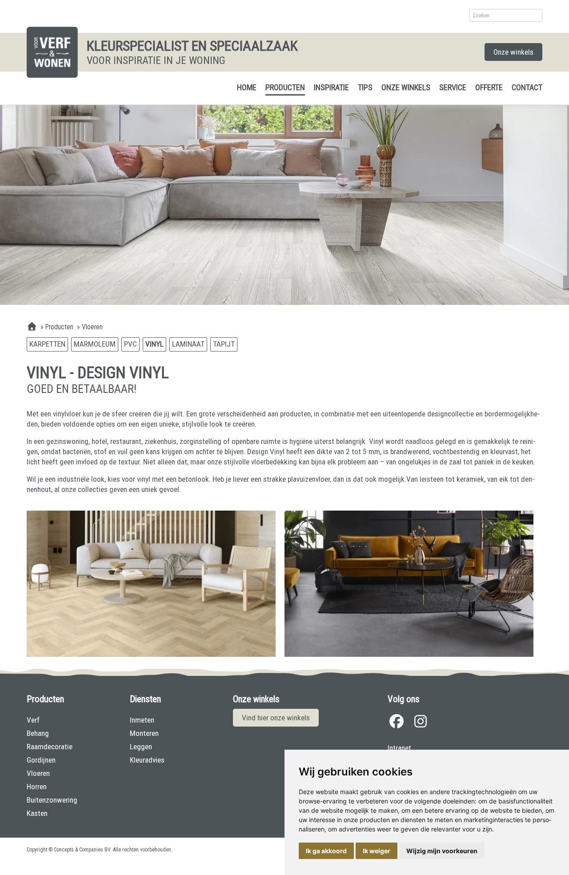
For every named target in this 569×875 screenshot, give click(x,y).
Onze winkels (513, 52)
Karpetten (47, 344)
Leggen (141, 746)
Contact (527, 87)
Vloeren (38, 773)
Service (452, 87)
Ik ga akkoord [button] (326, 851)
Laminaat (188, 344)
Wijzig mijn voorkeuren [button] (441, 851)
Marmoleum (95, 344)
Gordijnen (41, 759)
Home (246, 87)
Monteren (144, 733)
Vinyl (154, 344)
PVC (130, 344)
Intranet (399, 747)
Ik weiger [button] (376, 851)
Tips (365, 87)
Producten (285, 87)
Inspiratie (331, 87)
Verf (33, 719)
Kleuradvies (147, 759)
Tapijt (224, 344)
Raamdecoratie (49, 746)
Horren (37, 786)
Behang (38, 733)
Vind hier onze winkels (276, 717)
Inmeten (142, 719)
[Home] (32, 327)
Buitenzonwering (52, 799)
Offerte (489, 87)
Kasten (37, 813)
